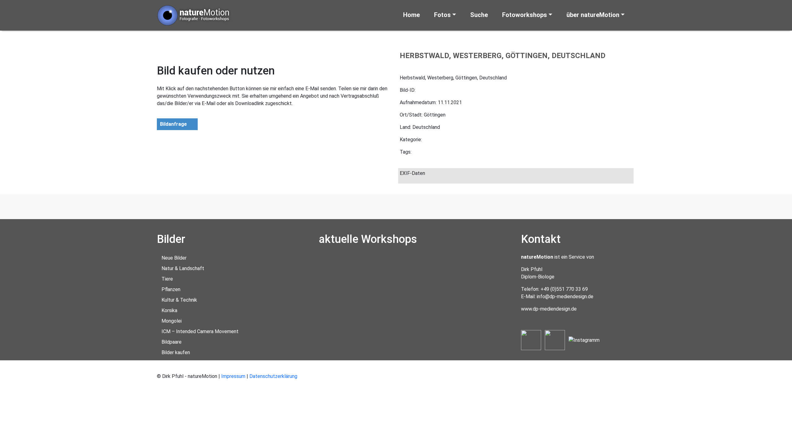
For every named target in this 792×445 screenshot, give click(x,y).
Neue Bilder (174, 258)
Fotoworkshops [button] (524, 15)
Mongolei (171, 321)
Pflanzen (170, 289)
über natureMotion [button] (592, 15)
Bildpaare (171, 342)
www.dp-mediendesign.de (549, 309)
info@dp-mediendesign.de (565, 296)
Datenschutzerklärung (273, 376)
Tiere (167, 279)
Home (411, 15)
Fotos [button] (442, 15)
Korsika (169, 310)
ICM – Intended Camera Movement (200, 331)
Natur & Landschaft (182, 268)
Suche (479, 15)
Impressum (233, 376)
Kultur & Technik (179, 300)
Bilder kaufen (175, 352)
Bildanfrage (173, 124)
